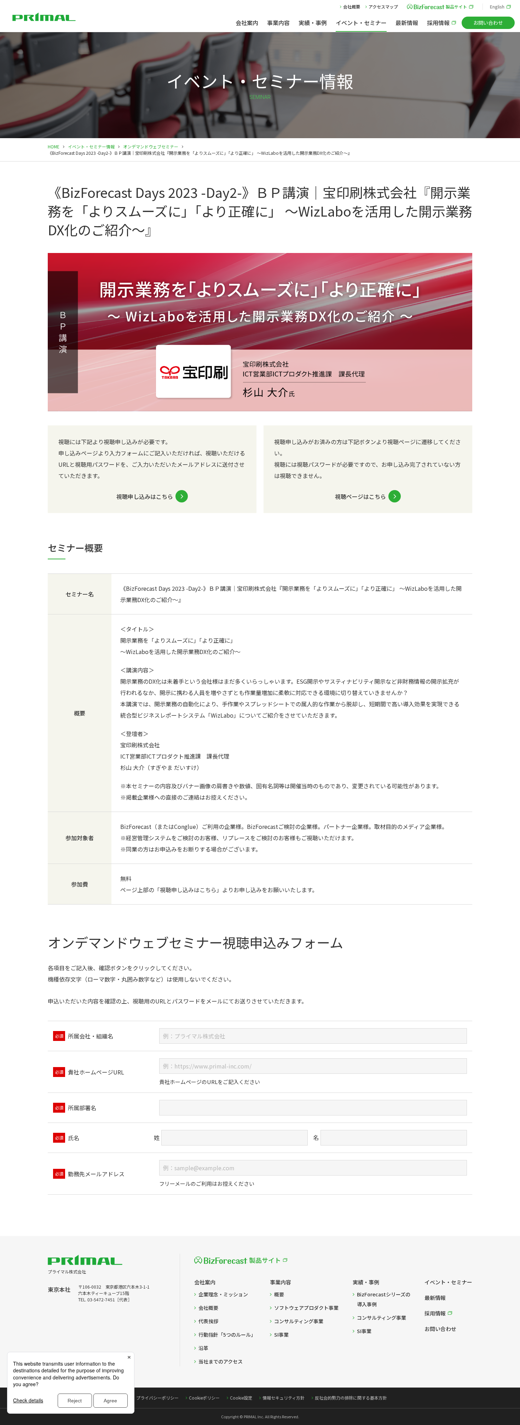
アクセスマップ (383, 7)
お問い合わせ (488, 22)
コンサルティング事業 (298, 1321)
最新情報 (406, 22)
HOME (53, 146)
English (497, 7)
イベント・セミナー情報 (91, 146)
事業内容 (278, 22)
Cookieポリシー (204, 1398)
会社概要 (351, 7)
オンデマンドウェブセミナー (150, 146)
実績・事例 (313, 22)
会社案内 (247, 22)
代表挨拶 (208, 1321)
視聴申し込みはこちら (144, 496)
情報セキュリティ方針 (283, 1398)
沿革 (203, 1348)
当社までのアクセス (220, 1361)
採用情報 (438, 22)
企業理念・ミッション (223, 1294)
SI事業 (281, 1334)
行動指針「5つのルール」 (227, 1334)
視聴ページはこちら (360, 496)
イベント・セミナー (361, 22)
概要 (279, 1294)
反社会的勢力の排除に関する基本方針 (351, 1398)
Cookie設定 (241, 1398)
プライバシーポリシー (157, 1398)
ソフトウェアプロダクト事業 (306, 1307)
